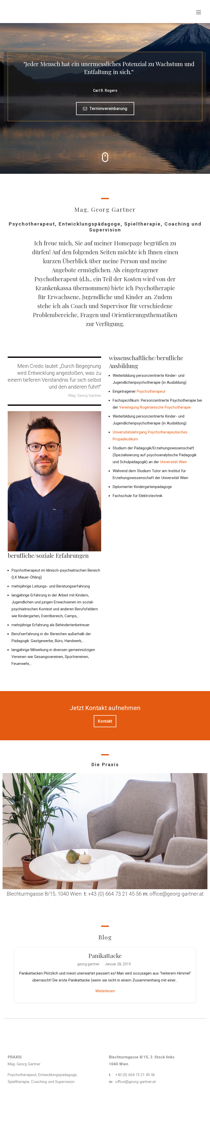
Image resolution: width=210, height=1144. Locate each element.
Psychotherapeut (151, 391)
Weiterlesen (105, 991)
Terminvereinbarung (107, 108)
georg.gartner (88, 964)
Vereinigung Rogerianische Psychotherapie (155, 407)
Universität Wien (173, 462)
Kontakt (105, 721)
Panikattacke (105, 955)
